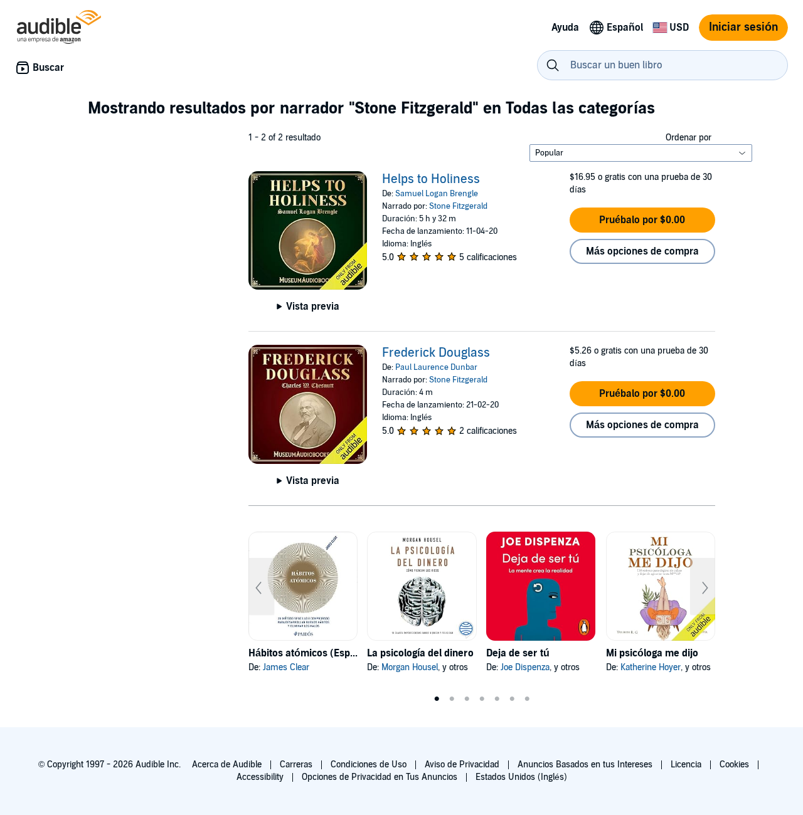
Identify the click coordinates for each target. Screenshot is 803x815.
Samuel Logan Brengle (436, 194)
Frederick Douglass (436, 352)
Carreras (296, 764)
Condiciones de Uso (369, 764)
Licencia (686, 764)
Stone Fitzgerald (458, 206)
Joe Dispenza (525, 667)
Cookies (734, 764)
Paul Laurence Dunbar (436, 367)
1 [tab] (436, 699)
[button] (642, 220)
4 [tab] (482, 699)
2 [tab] (451, 699)
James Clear (286, 667)
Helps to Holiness (431, 179)
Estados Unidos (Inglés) (521, 777)
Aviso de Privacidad (462, 764)
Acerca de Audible (227, 764)
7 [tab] (527, 699)
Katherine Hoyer (650, 667)
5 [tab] (497, 699)
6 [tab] (512, 699)
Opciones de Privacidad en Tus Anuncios (379, 777)
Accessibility (260, 777)
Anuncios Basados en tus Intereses (585, 764)
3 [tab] (466, 699)
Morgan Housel (409, 667)
